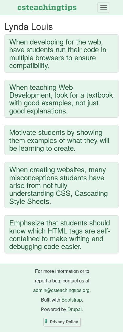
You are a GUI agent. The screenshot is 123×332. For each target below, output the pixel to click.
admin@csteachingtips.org (61, 290)
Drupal (74, 309)
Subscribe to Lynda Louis (5, 262)
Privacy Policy (64, 322)
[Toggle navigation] (103, 7)
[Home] (47, 7)
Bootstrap (71, 299)
